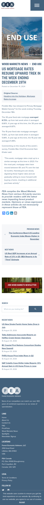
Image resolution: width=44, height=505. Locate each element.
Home (4, 417)
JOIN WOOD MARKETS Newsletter (22, 285)
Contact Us (6, 422)
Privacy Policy (7, 480)
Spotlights (5, 433)
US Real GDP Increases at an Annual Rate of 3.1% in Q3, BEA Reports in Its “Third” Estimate (21, 256)
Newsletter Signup (9, 436)
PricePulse (6, 428)
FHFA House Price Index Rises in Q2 (18, 355)
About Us (5, 420)
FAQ (3, 425)
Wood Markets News (15, 64)
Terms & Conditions (9, 477)
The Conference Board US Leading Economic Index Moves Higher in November (24, 235)
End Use (37, 64)
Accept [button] (22, 502)
